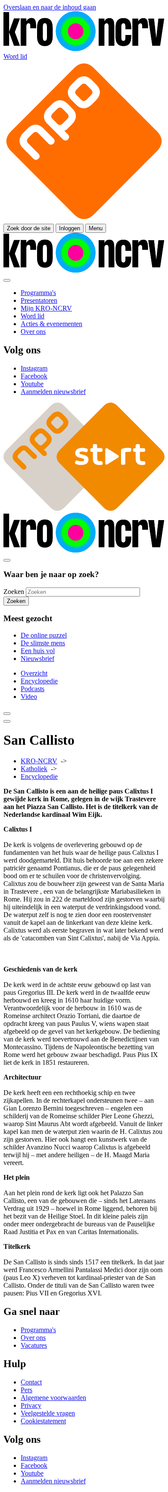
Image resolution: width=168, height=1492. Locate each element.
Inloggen (69, 228)
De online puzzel (44, 635)
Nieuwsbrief (37, 658)
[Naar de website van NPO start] (84, 219)
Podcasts (32, 688)
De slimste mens (43, 643)
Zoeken (13, 591)
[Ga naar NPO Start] (84, 508)
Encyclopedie (39, 681)
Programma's (38, 1329)
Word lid (15, 56)
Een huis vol (38, 650)
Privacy (31, 1405)
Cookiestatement (43, 1421)
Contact (31, 1382)
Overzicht (34, 673)
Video (29, 696)
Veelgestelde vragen (48, 1413)
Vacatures (34, 1345)
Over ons (33, 1337)
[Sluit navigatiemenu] (6, 280)
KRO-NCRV (39, 761)
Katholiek (34, 768)
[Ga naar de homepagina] (84, 48)
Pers (26, 1390)
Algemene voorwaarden (53, 1397)
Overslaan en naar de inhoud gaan (49, 7)
